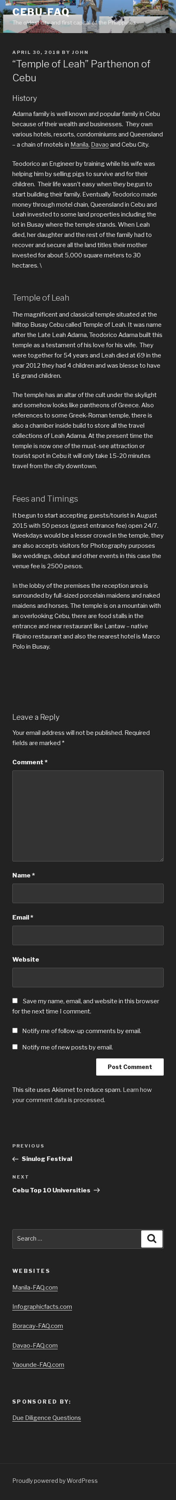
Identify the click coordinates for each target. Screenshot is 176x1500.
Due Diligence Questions (46, 1418)
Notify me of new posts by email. (67, 1047)
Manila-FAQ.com (35, 1287)
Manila (79, 144)
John (80, 52)
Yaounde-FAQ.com (38, 1364)
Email (22, 917)
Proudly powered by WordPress (55, 1480)
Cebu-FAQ (41, 12)
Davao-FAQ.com (35, 1345)
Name (23, 875)
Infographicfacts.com (42, 1306)
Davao (100, 144)
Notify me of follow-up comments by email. (81, 1031)
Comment (29, 762)
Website (25, 959)
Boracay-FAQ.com (37, 1326)
